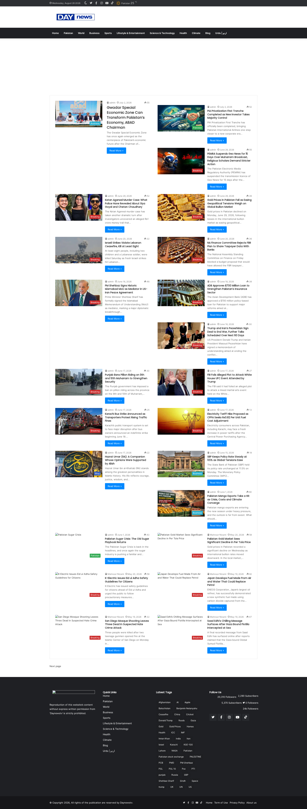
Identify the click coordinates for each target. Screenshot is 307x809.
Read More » (116, 150)
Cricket (189, 714)
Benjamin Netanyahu (186, 708)
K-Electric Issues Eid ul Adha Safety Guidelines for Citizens (126, 579)
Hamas (190, 726)
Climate (196, 33)
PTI (193, 768)
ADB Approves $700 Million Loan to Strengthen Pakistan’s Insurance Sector (228, 289)
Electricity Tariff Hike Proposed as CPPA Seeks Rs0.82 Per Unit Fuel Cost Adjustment (227, 417)
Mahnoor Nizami (218, 534)
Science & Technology (162, 33)
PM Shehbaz (186, 762)
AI (178, 702)
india (178, 738)
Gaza (193, 720)
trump (161, 787)
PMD (171, 762)
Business (94, 33)
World (81, 33)
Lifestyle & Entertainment (131, 33)
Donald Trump (166, 720)
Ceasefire (163, 714)
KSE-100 (188, 744)
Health (183, 33)
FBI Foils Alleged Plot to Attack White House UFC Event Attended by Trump (229, 378)
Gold (161, 726)
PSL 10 (172, 768)
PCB (161, 762)
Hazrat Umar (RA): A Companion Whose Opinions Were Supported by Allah (125, 460)
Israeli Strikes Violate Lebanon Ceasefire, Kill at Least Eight (123, 244)
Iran (188, 738)
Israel (161, 744)
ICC (173, 732)
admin (112, 102)
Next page (55, 666)
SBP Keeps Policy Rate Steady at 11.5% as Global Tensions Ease (227, 458)
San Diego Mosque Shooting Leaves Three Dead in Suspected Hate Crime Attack (127, 624)
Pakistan (68, 33)
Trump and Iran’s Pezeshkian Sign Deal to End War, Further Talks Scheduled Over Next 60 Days (228, 331)
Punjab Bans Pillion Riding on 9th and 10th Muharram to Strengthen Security (126, 378)
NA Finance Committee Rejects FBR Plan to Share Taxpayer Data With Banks (229, 246)
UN (181, 787)
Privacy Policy (237, 802)
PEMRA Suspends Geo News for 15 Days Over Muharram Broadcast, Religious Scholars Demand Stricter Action (229, 159)
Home (55, 33)
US (190, 787)
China (177, 714)
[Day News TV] (76, 17)
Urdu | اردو (221, 33)
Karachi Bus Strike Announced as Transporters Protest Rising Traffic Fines (126, 417)
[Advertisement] (153, 65)
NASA (174, 750)
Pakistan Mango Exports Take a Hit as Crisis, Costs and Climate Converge (228, 499)
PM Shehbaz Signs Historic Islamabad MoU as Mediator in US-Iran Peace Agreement (126, 289)
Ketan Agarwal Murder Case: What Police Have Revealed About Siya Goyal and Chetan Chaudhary (126, 203)
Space (195, 781)
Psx (183, 768)
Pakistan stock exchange (171, 756)
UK (171, 787)
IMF (183, 732)
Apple (187, 702)
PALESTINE (195, 756)
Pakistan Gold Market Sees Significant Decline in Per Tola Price (229, 540)
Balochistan (164, 708)
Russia (174, 774)
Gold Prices (175, 726)
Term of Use (221, 802)
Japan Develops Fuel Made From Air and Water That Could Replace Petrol (229, 581)
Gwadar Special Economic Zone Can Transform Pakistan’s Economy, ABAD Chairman (126, 117)
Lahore (162, 750)
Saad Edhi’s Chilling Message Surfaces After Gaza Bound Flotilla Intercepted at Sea (228, 624)
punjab (162, 774)
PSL (161, 768)
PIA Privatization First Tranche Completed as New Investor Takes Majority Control (228, 114)
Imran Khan (164, 738)
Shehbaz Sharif (166, 781)
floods (182, 720)
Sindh (183, 781)
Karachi (174, 744)
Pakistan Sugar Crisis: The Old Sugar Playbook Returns (127, 540)
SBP (186, 774)
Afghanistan (165, 702)
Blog (207, 33)
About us (251, 802)
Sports (108, 33)
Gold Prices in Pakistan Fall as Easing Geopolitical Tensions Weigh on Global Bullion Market (229, 203)
